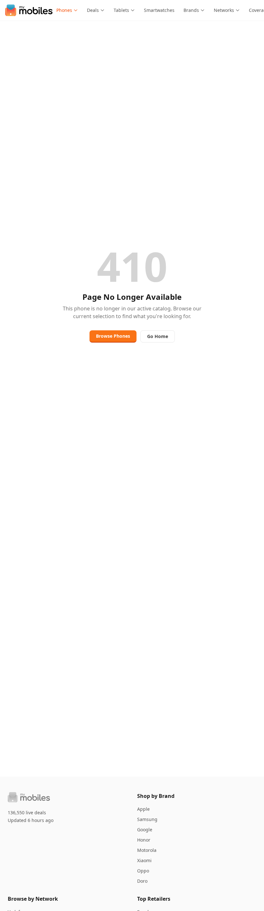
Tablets (121, 10)
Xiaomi (144, 860)
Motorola (146, 850)
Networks (224, 10)
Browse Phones (113, 336)
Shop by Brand (155, 795)
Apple (143, 809)
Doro (142, 881)
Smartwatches (159, 10)
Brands (191, 10)
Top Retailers (153, 898)
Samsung (147, 819)
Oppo (143, 871)
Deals (93, 10)
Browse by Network (33, 898)
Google (144, 829)
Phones (64, 10)
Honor (143, 840)
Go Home (157, 336)
